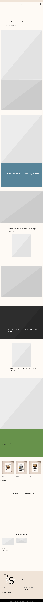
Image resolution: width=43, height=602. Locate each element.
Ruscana (17, 475)
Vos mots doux (25, 582)
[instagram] (25, 590)
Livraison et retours (6, 594)
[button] (5, 444)
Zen (3, 475)
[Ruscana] (21, 467)
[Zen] (8, 467)
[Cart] (40, 4)
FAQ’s (23, 579)
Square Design (31, 481)
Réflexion (31, 475)
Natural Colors (3, 481)
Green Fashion (17, 481)
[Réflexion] (35, 467)
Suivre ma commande (6, 592)
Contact (24, 577)
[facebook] (23, 590)
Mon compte (5, 589)
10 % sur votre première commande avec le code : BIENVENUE (21, 1)
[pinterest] (27, 590)
